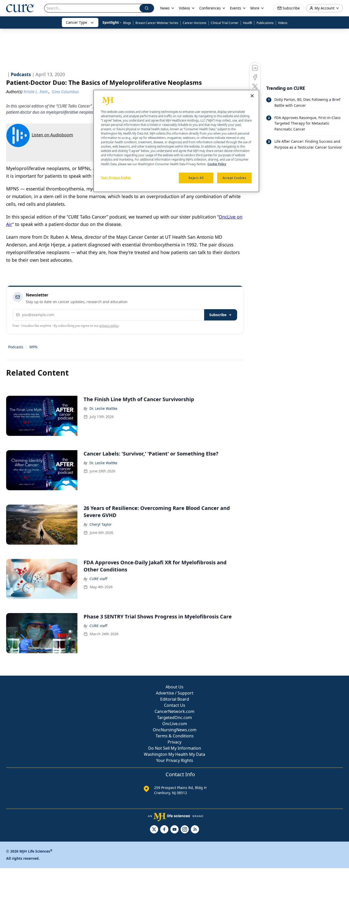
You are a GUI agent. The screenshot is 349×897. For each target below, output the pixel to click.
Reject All (196, 178)
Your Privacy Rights (174, 760)
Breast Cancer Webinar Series (156, 23)
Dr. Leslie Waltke (103, 408)
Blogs (127, 23)
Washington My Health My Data (174, 754)
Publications (265, 23)
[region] (176, 141)
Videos (282, 23)
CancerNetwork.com (174, 711)
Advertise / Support (174, 693)
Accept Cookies (235, 178)
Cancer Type (76, 22)
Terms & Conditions (175, 736)
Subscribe (217, 314)
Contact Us (174, 705)
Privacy (174, 742)
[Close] (252, 95)
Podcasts (15, 346)
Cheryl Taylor (100, 524)
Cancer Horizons (194, 23)
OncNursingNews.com (174, 730)
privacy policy (109, 326)
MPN (33, 346)
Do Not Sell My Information (174, 748)
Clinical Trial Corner (225, 23)
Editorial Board (174, 699)
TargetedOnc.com (174, 717)
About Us (174, 687)
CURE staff (98, 578)
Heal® (247, 23)
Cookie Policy (216, 164)
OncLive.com (174, 723)
